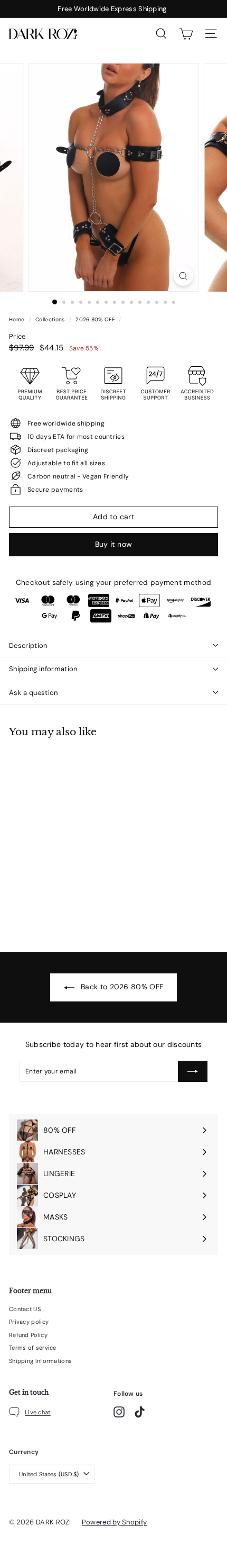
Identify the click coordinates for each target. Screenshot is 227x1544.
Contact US (25, 1309)
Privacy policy (29, 1321)
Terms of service (32, 1347)
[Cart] (186, 34)
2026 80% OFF (95, 319)
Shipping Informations (40, 1361)
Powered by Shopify (114, 1522)
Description (28, 645)
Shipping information (43, 668)
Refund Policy (28, 1335)
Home (17, 319)
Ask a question (33, 692)
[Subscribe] (192, 1071)
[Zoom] (183, 276)
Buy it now (114, 544)
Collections (51, 319)
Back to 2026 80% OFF (121, 986)
